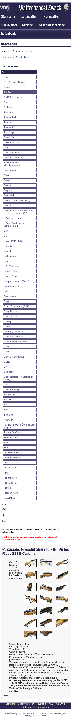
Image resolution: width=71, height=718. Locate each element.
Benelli (7, 180)
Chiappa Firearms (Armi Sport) (19, 281)
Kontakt (42, 704)
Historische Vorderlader (16, 57)
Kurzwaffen (52, 16)
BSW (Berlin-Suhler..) (14, 241)
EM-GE (7, 384)
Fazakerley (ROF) (13, 452)
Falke (6, 442)
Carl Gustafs (10, 256)
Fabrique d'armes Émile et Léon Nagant (19, 426)
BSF (6, 236)
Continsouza (10, 296)
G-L (4, 503)
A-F (4, 71)
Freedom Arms (11, 493)
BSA (6, 231)
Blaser (7, 175)
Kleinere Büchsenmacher (17, 51)
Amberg (8, 107)
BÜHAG (8, 246)
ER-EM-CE (9, 394)
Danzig (7, 321)
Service (27, 25)
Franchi (7, 488)
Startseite (8, 16)
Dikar (6, 351)
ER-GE (7, 399)
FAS (6, 447)
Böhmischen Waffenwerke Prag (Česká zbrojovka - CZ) (19, 211)
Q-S (4, 515)
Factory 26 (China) (13, 432)
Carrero (7, 261)
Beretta (7, 185)
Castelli (7, 251)
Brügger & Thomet (13, 218)
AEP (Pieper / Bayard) (15, 82)
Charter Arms (10, 276)
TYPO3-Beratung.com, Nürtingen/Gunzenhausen (46, 714)
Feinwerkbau (10, 467)
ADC (6, 77)
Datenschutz (28, 707)
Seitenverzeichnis (27, 704)
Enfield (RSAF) (11, 389)
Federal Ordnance (13, 457)
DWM (6, 367)
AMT (6, 102)
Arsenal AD (9, 127)
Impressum (43, 707)
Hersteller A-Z (10, 66)
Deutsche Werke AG (14, 336)
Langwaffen (29, 16)
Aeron (7, 87)
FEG (6, 462)
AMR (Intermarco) (13, 97)
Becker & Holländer (13, 157)
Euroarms (8, 414)
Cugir (6, 301)
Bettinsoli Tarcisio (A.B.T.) (17, 200)
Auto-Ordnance (11, 152)
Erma (6, 409)
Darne (7, 326)
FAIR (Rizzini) (11, 437)
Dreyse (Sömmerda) (14, 356)
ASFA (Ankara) (11, 142)
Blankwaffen (9, 25)
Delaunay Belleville (13, 331)
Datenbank (8, 33)
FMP (6, 472)
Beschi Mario (10, 170)
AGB (51, 704)
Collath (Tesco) (11, 286)
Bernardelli (9, 195)
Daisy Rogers (10, 311)
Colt (6, 291)
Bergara (8, 190)
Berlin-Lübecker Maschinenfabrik (12, 164)
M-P (4, 509)
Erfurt (6, 404)
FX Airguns (9, 498)
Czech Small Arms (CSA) (16, 306)
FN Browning (10, 477)
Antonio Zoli (10, 117)
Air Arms (8, 92)
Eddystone (9, 372)
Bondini (7, 205)
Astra (6, 147)
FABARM (8, 419)
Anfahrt (59, 704)
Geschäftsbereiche (52, 25)
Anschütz (8, 112)
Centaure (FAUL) (12, 271)
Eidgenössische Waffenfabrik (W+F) (18, 378)
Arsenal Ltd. (10, 137)
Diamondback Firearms (15, 341)
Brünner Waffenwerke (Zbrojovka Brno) (14, 224)
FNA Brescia (10, 483)
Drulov (7, 361)
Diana (6, 346)
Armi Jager (9, 132)
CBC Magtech (11, 266)
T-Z (4, 520)
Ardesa (7, 122)
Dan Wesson (10, 316)
